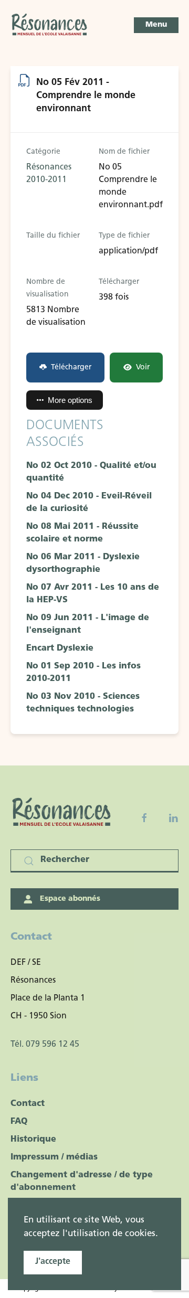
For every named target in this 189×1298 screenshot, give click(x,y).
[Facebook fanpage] (144, 818)
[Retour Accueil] (49, 25)
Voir (143, 367)
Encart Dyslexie (59, 648)
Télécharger (71, 367)
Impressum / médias (54, 1157)
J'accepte (52, 1262)
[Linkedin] (173, 818)
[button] (156, 25)
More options (70, 400)
